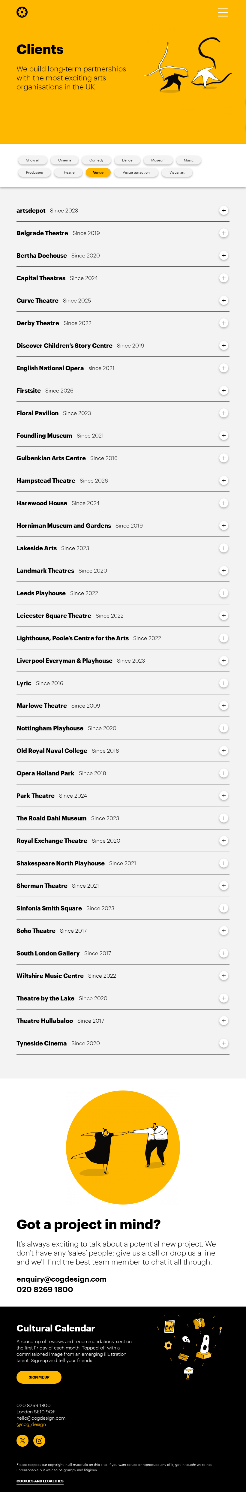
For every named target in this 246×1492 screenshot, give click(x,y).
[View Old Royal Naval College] (223, 750)
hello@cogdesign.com (40, 1418)
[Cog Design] (22, 15)
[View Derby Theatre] (223, 322)
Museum (158, 160)
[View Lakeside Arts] (223, 547)
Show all (33, 160)
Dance (127, 160)
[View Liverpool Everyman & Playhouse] (223, 660)
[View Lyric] (223, 682)
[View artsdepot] (223, 210)
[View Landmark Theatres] (223, 570)
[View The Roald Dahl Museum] (223, 818)
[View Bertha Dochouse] (223, 255)
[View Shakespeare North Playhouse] (223, 863)
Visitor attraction (136, 172)
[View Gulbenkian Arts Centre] (223, 457)
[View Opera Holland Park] (223, 773)
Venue (98, 172)
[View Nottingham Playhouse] (223, 727)
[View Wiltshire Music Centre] (223, 975)
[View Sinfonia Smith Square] (223, 908)
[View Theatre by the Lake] (223, 998)
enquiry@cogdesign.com (61, 1278)
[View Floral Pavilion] (223, 412)
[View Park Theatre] (223, 795)
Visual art (177, 172)
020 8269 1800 (44, 1289)
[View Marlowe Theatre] (223, 705)
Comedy (96, 160)
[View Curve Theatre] (223, 300)
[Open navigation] (223, 12)
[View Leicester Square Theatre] (223, 615)
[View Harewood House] (223, 502)
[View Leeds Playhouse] (223, 592)
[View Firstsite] (223, 390)
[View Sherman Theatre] (223, 885)
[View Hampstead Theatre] (223, 480)
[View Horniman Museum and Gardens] (223, 525)
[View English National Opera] (223, 367)
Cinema (64, 160)
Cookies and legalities (40, 1481)
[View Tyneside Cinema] (223, 1043)
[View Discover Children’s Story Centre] (223, 345)
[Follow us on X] (22, 1441)
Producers (34, 172)
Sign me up (39, 1377)
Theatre (68, 172)
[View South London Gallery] (223, 953)
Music (189, 160)
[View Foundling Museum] (223, 435)
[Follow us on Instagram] (39, 1441)
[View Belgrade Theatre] (223, 232)
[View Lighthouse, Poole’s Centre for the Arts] (223, 637)
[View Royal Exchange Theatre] (223, 840)
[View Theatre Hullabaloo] (223, 1020)
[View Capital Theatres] (223, 277)
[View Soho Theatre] (223, 930)
